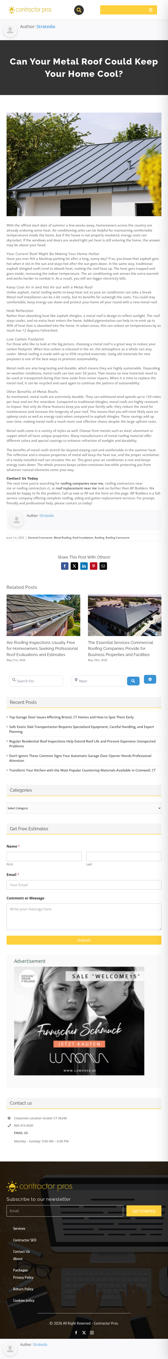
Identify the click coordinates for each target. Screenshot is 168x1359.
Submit (84, 940)
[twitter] (84, 1332)
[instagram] (92, 1332)
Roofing (99, 537)
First (10, 864)
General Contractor (40, 537)
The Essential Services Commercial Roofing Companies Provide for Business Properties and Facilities (120, 648)
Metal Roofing (62, 537)
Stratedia (46, 26)
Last (89, 864)
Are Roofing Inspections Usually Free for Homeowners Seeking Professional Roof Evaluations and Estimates (42, 648)
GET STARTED (144, 1211)
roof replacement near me (76, 488)
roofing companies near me (82, 483)
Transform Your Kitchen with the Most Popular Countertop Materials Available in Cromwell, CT (82, 770)
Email (13, 875)
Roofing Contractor (118, 537)
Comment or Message (25, 898)
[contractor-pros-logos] (30, 7)
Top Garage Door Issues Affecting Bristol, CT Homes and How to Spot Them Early (71, 717)
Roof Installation (83, 537)
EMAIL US (21, 1133)
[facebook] (76, 1332)
